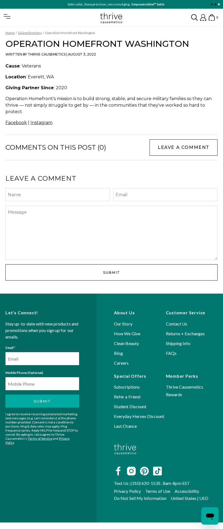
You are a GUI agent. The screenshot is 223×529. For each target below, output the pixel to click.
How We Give (127, 333)
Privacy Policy (127, 491)
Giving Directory (30, 33)
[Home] (125, 458)
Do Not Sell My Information (140, 498)
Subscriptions (127, 386)
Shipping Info (178, 343)
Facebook (16, 122)
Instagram (41, 122)
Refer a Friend (127, 396)
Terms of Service (40, 438)
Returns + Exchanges (185, 333)
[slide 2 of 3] (215, 4)
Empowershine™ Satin (143, 4)
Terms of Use (157, 491)
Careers (121, 362)
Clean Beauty (126, 343)
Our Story (123, 323)
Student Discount (130, 406)
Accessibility (187, 491)
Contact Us (176, 323)
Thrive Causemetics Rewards (184, 390)
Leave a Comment (183, 147)
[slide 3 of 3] (218, 4)
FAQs (171, 353)
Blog (118, 353)
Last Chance (125, 426)
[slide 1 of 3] (211, 4)
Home (10, 33)
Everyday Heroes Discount (139, 416)
